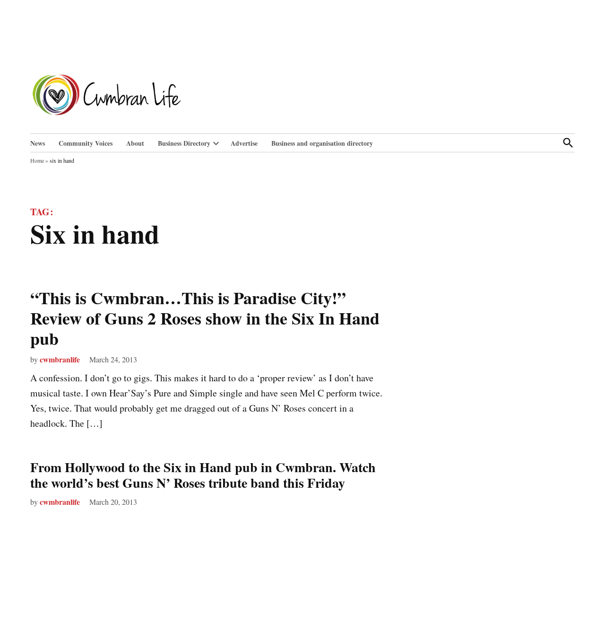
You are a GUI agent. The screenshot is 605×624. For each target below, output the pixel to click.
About (135, 143)
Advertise (244, 143)
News (37, 143)
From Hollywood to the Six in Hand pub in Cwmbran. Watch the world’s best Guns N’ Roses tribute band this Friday (203, 475)
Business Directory (184, 143)
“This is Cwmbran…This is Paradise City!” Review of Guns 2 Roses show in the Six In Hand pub (205, 318)
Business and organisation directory (322, 143)
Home (37, 160)
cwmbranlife (60, 359)
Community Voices (85, 143)
